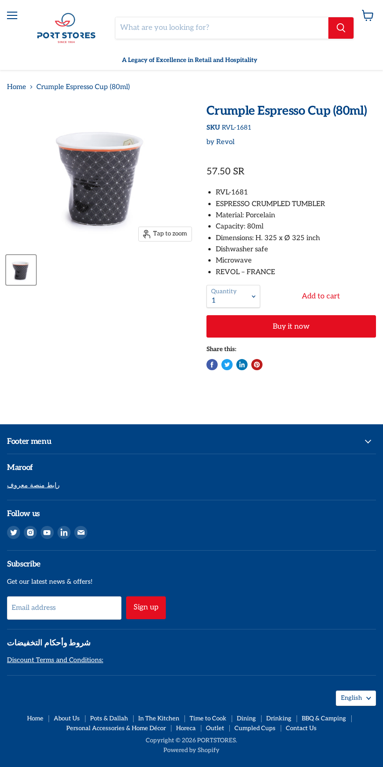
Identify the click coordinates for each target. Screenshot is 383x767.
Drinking (278, 718)
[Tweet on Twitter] (227, 364)
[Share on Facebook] (212, 364)
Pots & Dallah (109, 718)
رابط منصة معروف (33, 485)
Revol (225, 142)
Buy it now (291, 326)
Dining (246, 718)
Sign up (146, 607)
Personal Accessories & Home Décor (116, 728)
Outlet (215, 728)
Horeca (186, 728)
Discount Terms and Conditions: (55, 660)
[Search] (341, 28)
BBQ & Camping (324, 718)
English (351, 698)
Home (16, 87)
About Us (67, 718)
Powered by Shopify (191, 750)
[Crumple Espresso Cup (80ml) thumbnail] (21, 270)
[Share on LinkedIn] (242, 364)
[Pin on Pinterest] (256, 364)
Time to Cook (208, 718)
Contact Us (301, 728)
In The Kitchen (158, 718)
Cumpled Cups (255, 728)
